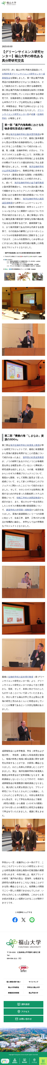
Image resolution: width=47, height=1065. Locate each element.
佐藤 (33, 114)
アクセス (25, 1011)
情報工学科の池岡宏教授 (28, 498)
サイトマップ (33, 982)
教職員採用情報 (13, 993)
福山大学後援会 (13, 987)
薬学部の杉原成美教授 (33, 457)
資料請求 (25, 1004)
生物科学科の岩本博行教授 (20, 677)
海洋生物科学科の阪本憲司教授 (25, 134)
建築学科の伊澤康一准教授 (18, 510)
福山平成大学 (33, 993)
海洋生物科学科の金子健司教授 (29, 183)
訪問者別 (14, 1062)
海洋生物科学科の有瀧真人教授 (25, 445)
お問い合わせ (25, 1018)
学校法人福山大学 (33, 987)
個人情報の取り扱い (14, 982)
